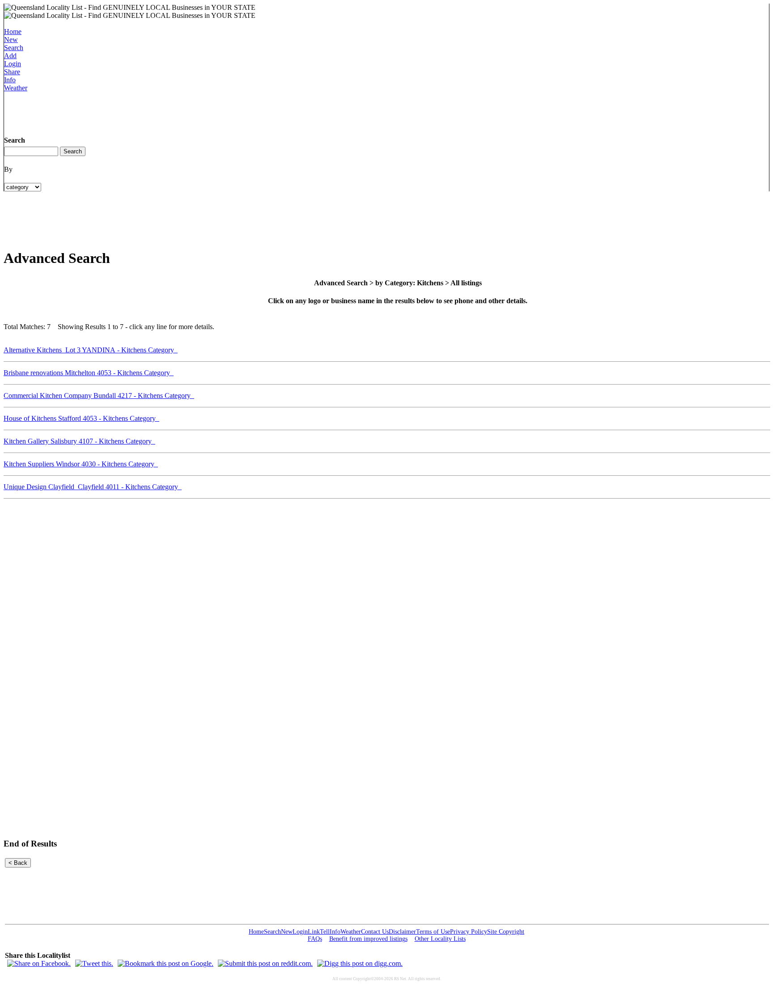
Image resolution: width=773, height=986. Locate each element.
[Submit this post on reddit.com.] (265, 963)
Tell (325, 931)
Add (10, 55)
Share (12, 72)
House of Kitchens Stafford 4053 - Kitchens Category (81, 418)
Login (12, 64)
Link (314, 931)
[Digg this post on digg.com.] (360, 963)
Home (12, 31)
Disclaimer (402, 931)
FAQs (315, 938)
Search (13, 47)
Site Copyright (505, 931)
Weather (15, 88)
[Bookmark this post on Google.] (165, 963)
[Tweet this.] (94, 963)
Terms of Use (433, 931)
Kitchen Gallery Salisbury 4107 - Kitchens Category (79, 441)
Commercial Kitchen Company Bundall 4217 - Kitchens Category (99, 395)
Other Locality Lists (440, 938)
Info (10, 80)
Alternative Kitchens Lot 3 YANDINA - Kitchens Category (91, 350)
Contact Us (375, 931)
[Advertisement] (167, 112)
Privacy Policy (468, 931)
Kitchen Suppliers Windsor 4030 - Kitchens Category (81, 464)
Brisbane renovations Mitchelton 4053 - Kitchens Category (89, 373)
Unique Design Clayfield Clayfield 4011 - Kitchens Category (93, 487)
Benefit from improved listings (368, 938)
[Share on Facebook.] (39, 963)
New (11, 39)
